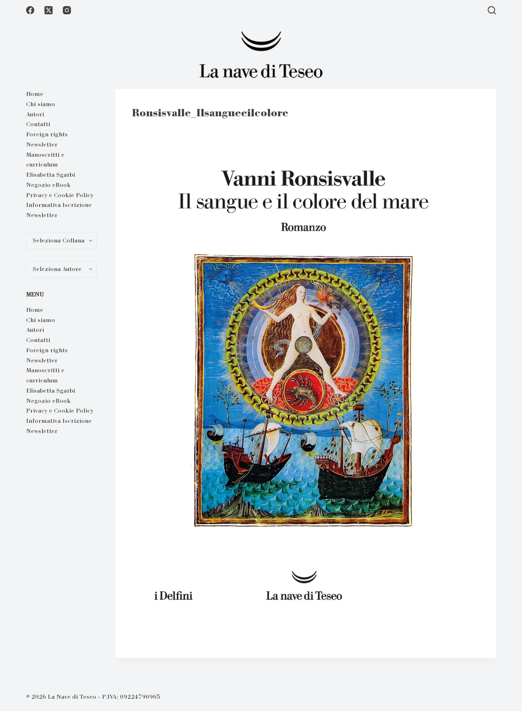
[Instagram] (67, 10)
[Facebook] (30, 10)
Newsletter (42, 144)
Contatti (38, 124)
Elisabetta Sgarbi (50, 174)
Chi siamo (40, 104)
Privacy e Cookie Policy (59, 195)
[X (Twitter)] (48, 10)
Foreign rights (47, 134)
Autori (35, 114)
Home (34, 94)
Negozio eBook (48, 185)
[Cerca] (492, 10)
